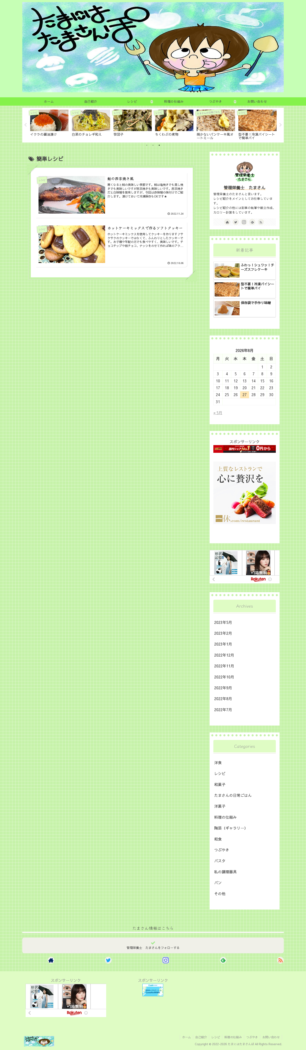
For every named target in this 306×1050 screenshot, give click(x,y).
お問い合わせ (271, 1037)
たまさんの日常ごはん (233, 795)
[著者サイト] (227, 221)
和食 (218, 839)
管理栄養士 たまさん (244, 187)
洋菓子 (219, 806)
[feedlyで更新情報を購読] (252, 221)
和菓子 (219, 784)
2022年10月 (224, 677)
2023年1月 (223, 644)
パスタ (219, 860)
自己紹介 (201, 1037)
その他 (219, 893)
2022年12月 (224, 655)
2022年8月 (223, 698)
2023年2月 (223, 633)
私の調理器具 (225, 871)
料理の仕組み (225, 817)
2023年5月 (223, 622)
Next (281, 125)
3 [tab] (159, 145)
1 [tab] (147, 145)
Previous (25, 125)
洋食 (218, 762)
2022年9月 (223, 687)
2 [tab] (153, 145)
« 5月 (217, 412)
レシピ (219, 773)
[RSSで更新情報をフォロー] (260, 221)
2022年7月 (223, 709)
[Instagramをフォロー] (243, 221)
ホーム (186, 1037)
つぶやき (221, 849)
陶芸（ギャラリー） (231, 828)
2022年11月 (224, 665)
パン (218, 882)
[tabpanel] (49, 124)
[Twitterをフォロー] (235, 221)
